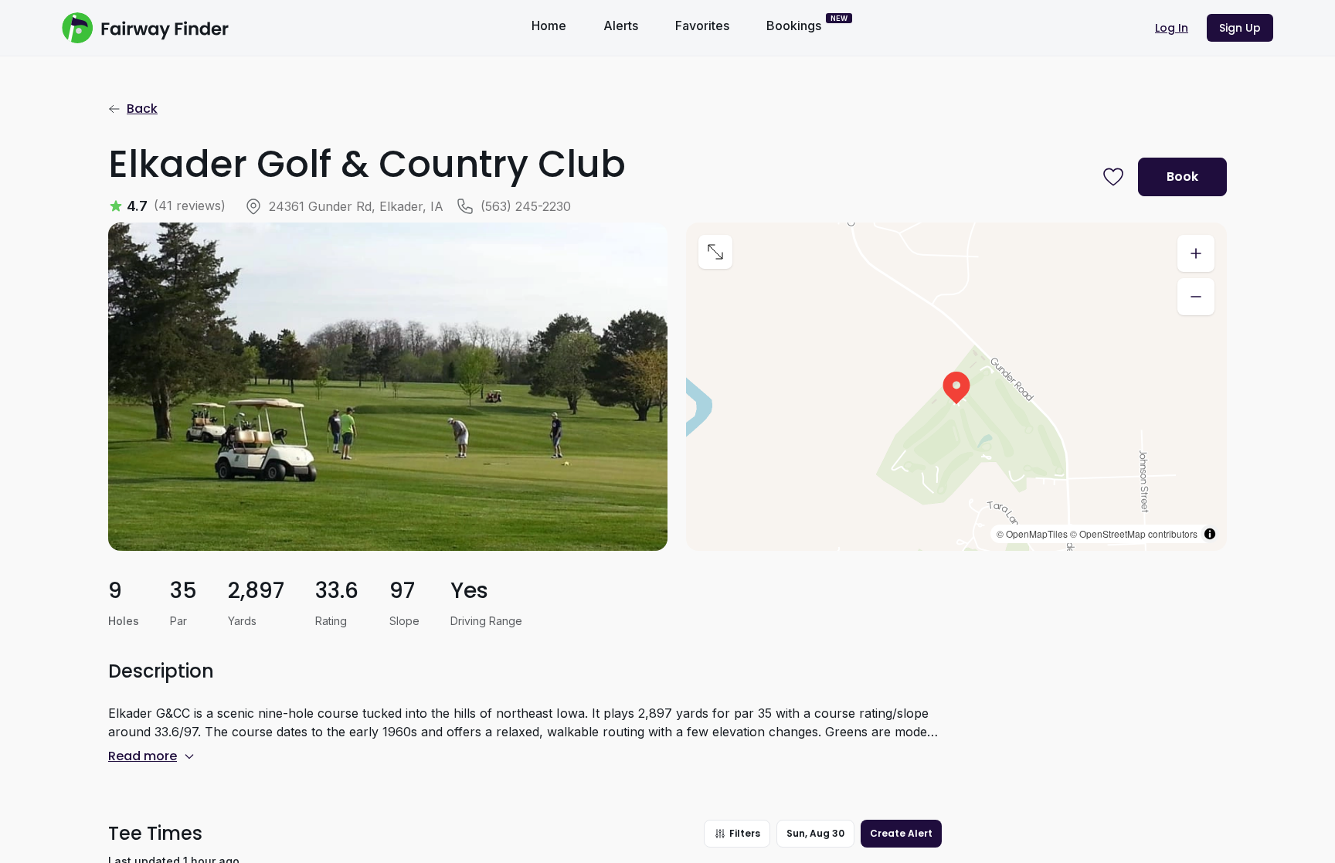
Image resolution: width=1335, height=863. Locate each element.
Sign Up (1240, 28)
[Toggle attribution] (1210, 534)
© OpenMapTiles (1032, 533)
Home (549, 25)
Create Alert (901, 833)
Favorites (702, 25)
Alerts (620, 25)
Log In (1171, 28)
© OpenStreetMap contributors (1133, 533)
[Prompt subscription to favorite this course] (1113, 177)
